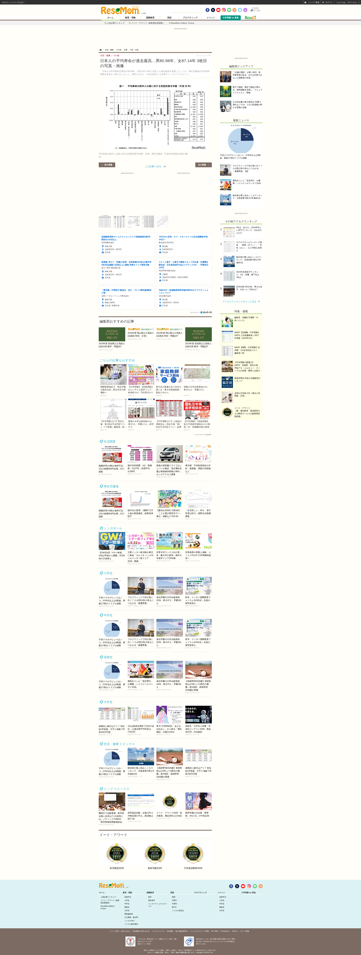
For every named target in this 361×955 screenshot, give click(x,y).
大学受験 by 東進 (231, 18)
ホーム (110, 18)
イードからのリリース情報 (199, 931)
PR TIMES (214, 931)
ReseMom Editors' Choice (182, 23)
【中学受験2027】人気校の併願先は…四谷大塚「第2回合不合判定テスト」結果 (169, 424)
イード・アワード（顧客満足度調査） (148, 23)
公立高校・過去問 (131, 917)
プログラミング (190, 18)
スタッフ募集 (244, 931)
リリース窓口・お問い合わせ (120, 931)
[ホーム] (100, 50)
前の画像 (108, 165)
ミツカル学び (129, 921)
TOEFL (174, 904)
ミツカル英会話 (178, 911)
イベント (211, 18)
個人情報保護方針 (181, 931)
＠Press (234, 931)
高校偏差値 (128, 914)
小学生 (108, 573)
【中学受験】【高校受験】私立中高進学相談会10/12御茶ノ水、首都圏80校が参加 (197, 424)
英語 (169, 18)
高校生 (108, 657)
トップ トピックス (116, 788)
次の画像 (202, 165)
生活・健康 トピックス (119, 744)
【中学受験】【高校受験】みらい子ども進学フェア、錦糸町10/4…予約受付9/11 (141, 390)
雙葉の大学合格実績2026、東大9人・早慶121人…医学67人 (141, 424)
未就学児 (127, 897)
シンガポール (113, 528)
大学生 (108, 702)
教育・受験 (130, 18)
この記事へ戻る (155, 166)
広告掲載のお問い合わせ (141, 931)
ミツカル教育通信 (131, 924)
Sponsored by (194, 312)
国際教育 (150, 18)
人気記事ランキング (116, 23)
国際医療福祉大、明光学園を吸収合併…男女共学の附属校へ (113, 390)
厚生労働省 (111, 486)
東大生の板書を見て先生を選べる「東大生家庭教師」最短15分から (168, 390)
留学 (150, 897)
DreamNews (225, 931)
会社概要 (170, 931)
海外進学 (151, 900)
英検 (173, 897)
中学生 (108, 615)
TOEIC (174, 900)
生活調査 (110, 441)
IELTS (174, 907)
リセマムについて (158, 931)
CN (258, 10)
